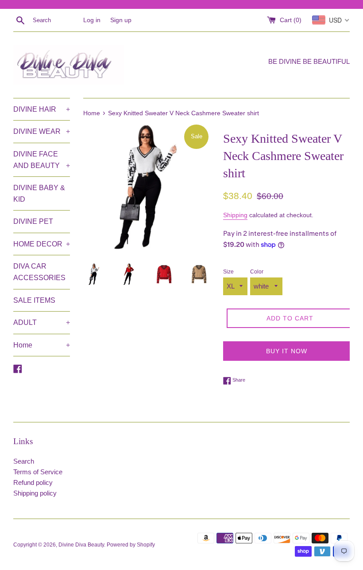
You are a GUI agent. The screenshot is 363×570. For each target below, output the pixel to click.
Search (23, 461)
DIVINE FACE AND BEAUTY (41, 159)
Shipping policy (35, 493)
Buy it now (286, 351)
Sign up (120, 20)
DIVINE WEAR (41, 131)
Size (228, 272)
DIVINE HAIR (41, 109)
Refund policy (33, 482)
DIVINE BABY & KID (39, 193)
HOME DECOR (41, 244)
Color (256, 272)
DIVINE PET (33, 221)
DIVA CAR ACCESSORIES (39, 271)
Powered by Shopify (131, 545)
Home (41, 345)
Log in (91, 20)
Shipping (235, 215)
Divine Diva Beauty (81, 545)
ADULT (41, 322)
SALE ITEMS (34, 300)
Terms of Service (37, 472)
